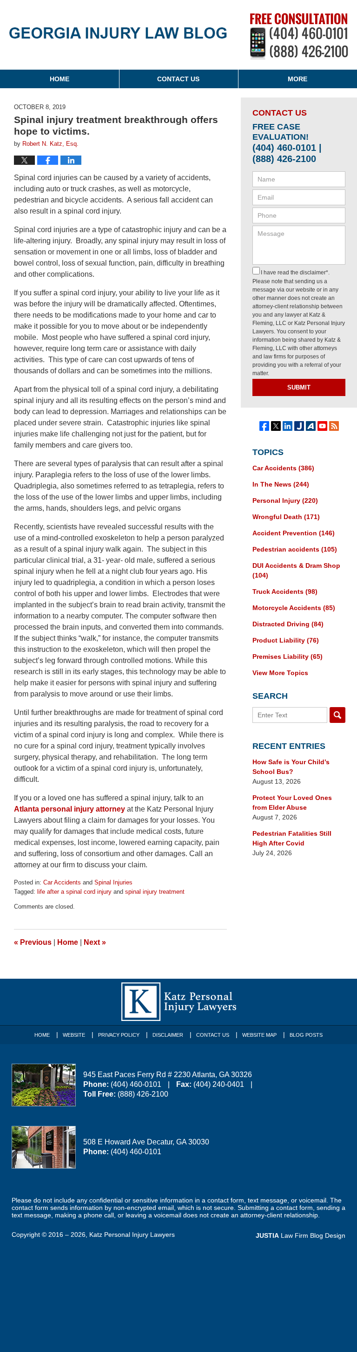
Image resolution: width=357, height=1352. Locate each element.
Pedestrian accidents (294, 549)
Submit (299, 387)
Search (337, 715)
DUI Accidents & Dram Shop (296, 570)
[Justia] (299, 426)
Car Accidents (62, 882)
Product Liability (285, 640)
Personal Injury (285, 500)
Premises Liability (287, 656)
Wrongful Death (286, 516)
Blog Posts (306, 1035)
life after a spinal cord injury (74, 891)
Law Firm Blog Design (300, 1235)
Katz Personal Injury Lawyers (132, 1234)
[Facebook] (264, 426)
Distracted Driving (288, 624)
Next (95, 942)
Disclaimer (167, 1035)
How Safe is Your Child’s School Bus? (291, 766)
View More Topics (280, 672)
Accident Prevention (293, 533)
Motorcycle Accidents (293, 607)
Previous (33, 942)
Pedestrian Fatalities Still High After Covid (291, 838)
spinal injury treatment (155, 891)
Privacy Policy (118, 1035)
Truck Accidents (284, 591)
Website (74, 1035)
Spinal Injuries (113, 882)
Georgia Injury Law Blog (118, 37)
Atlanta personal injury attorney (69, 809)
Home (59, 79)
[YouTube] (322, 426)
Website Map (259, 1035)
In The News (280, 484)
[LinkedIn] (287, 426)
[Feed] (334, 426)
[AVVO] (311, 426)
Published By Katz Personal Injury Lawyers (299, 36)
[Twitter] (276, 426)
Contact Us (178, 79)
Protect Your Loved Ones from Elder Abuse (292, 802)
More (297, 79)
